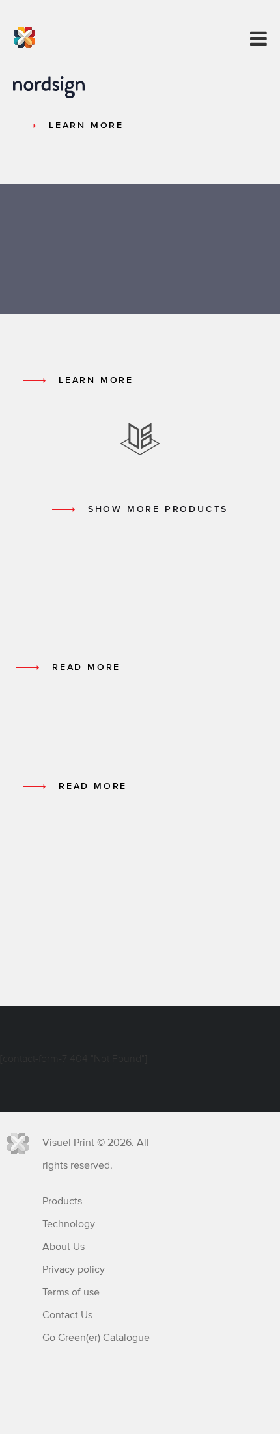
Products (62, 1201)
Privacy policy (73, 1269)
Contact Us (67, 1315)
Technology (68, 1224)
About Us (63, 1246)
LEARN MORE (86, 125)
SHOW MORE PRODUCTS (158, 509)
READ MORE (86, 667)
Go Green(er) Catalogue (96, 1338)
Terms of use (71, 1292)
